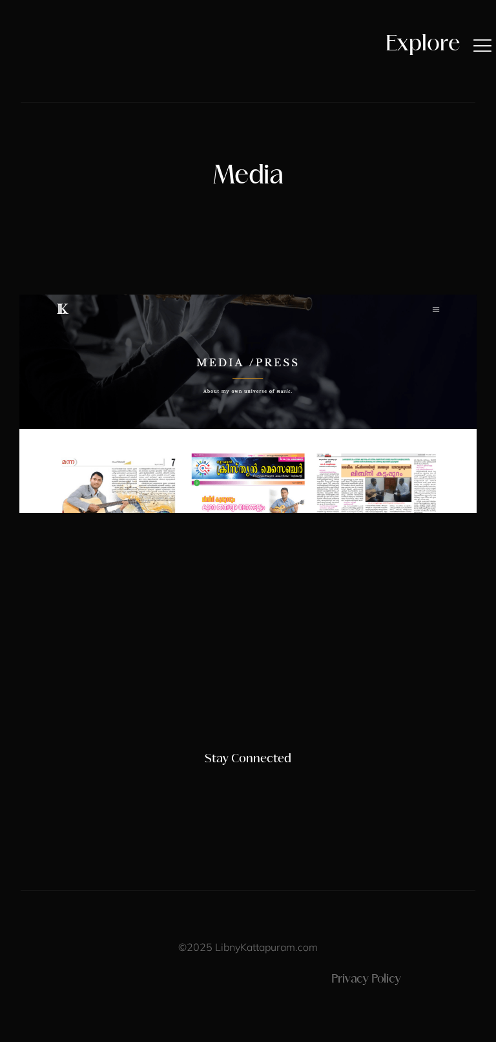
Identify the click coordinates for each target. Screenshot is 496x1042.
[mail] (291, 784)
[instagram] (204, 784)
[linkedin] (269, 784)
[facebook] (226, 784)
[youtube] (248, 784)
